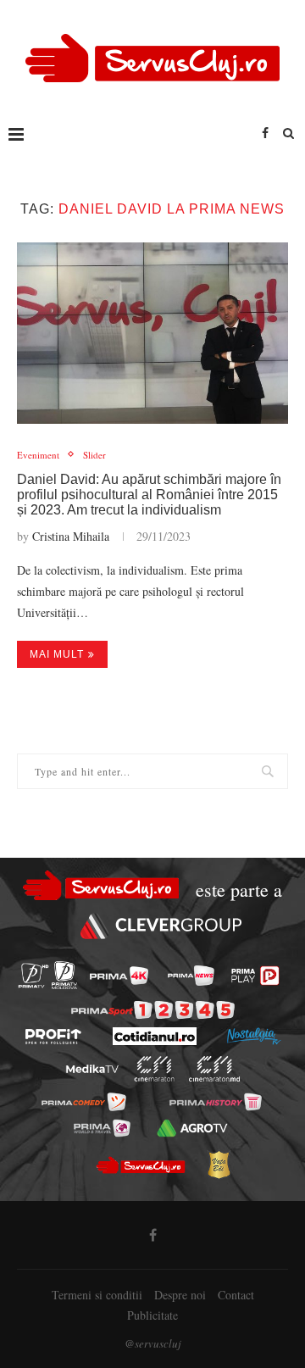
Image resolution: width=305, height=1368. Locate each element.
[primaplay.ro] (255, 975)
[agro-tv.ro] (192, 1128)
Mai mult (57, 654)
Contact (236, 1295)
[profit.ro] (53, 1036)
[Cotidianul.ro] (155, 1036)
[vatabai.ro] (218, 1164)
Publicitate (152, 1315)
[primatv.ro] (33, 975)
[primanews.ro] (191, 975)
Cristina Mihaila (70, 536)
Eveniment (38, 454)
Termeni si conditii (97, 1295)
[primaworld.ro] (102, 1128)
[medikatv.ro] (92, 1069)
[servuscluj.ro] (140, 1164)
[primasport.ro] (153, 1010)
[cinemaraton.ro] (155, 1069)
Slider (94, 454)
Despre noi (180, 1295)
